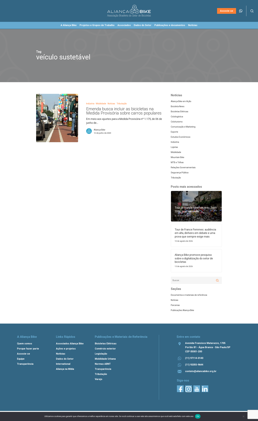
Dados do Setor (65, 358)
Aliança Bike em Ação (181, 101)
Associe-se (23, 353)
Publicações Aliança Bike (182, 310)
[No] (243, 416)
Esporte (174, 132)
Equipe (20, 358)
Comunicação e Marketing (183, 127)
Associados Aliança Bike (70, 343)
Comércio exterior (105, 348)
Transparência (25, 363)
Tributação (122, 104)
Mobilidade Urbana (105, 358)
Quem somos (24, 343)
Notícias (111, 104)
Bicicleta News (177, 106)
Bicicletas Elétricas (179, 111)
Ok (197, 416)
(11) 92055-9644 (194, 364)
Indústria (90, 104)
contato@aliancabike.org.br (200, 371)
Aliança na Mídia (65, 369)
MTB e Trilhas (177, 162)
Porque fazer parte (28, 348)
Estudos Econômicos (180, 137)
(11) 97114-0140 (194, 358)
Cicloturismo (177, 121)
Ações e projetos (66, 348)
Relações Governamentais (183, 167)
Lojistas (174, 147)
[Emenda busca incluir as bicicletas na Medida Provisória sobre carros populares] (57, 118)
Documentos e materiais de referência (189, 295)
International (63, 363)
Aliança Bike (99, 130)
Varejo (98, 379)
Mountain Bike (177, 157)
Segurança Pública (179, 172)
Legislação (101, 353)
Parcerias (175, 305)
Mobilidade (101, 104)
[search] (252, 11)
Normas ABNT (103, 363)
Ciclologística (177, 116)
